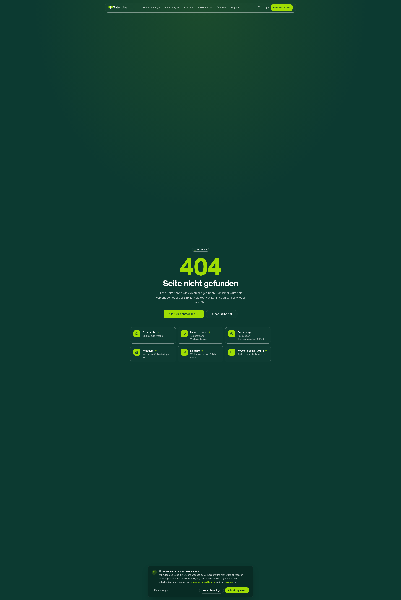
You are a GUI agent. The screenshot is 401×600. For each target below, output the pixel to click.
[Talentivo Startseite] (117, 7)
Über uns (221, 7)
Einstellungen (161, 590)
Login (266, 7)
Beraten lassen (281, 7)
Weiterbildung (150, 7)
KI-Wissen (203, 7)
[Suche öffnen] (259, 7)
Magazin (235, 7)
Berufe (187, 7)
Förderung (170, 7)
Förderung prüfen (222, 314)
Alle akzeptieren (237, 590)
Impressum (229, 582)
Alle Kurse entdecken (182, 314)
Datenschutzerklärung (203, 582)
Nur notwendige (211, 590)
